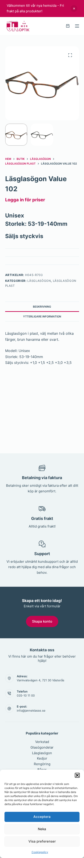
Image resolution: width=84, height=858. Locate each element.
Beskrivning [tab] (42, 306)
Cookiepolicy (40, 852)
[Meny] (77, 26)
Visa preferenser (42, 841)
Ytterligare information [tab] (42, 316)
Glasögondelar (42, 747)
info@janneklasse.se (31, 710)
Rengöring (42, 764)
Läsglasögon (39, 280)
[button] (77, 775)
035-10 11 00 (26, 695)
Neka (42, 829)
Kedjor (42, 758)
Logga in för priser (25, 199)
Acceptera (42, 817)
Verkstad (42, 742)
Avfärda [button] (74, 8)
